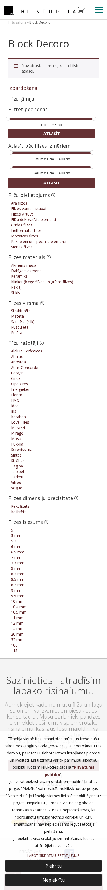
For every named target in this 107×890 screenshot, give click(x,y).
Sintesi (16, 455)
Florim (16, 394)
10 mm (17, 601)
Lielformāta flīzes (26, 230)
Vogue (16, 487)
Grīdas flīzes (21, 225)
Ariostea (18, 361)
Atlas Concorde (24, 367)
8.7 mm (17, 584)
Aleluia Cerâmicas (26, 351)
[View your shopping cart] (85, 10)
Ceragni (17, 372)
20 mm (17, 634)
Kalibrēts (18, 511)
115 (14, 650)
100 (14, 645)
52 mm (17, 639)
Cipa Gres (19, 383)
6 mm (16, 546)
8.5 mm (17, 579)
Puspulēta (20, 327)
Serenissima (21, 449)
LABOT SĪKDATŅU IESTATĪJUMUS (53, 855)
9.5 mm (17, 595)
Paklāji (16, 287)
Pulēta (16, 332)
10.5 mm (19, 612)
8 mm (16, 568)
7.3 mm (17, 562)
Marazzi (18, 427)
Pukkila (17, 444)
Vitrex (16, 482)
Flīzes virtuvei (23, 214)
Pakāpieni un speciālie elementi (38, 241)
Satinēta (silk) (23, 321)
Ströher (17, 460)
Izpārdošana (22, 88)
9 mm (16, 590)
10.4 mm (19, 606)
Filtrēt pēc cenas (28, 110)
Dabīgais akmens (26, 270)
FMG (15, 400)
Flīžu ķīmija (21, 98)
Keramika (19, 276)
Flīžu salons (17, 22)
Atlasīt (51, 133)
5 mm (16, 535)
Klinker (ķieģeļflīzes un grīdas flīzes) (42, 281)
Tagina (17, 466)
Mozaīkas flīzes (24, 236)
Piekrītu (54, 866)
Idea (15, 405)
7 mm (16, 557)
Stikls (15, 292)
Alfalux (17, 356)
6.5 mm (17, 552)
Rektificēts (20, 506)
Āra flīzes (19, 203)
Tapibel (17, 471)
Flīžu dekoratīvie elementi (33, 219)
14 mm (17, 628)
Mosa (16, 438)
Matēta (17, 316)
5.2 (13, 541)
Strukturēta (21, 310)
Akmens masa (23, 265)
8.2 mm (17, 573)
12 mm (17, 623)
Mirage (17, 433)
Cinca (16, 378)
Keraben (18, 416)
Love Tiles (20, 422)
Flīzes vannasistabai (28, 208)
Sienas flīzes (22, 246)
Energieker (20, 389)
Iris (13, 411)
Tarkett (17, 477)
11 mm (17, 617)
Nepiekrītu (54, 880)
